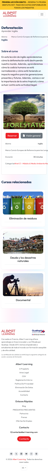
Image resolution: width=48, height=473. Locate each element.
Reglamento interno (24, 380)
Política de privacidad (24, 384)
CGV (24, 376)
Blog (24, 406)
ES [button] (23, 468)
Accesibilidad (24, 391)
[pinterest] (36, 454)
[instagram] (31, 454)
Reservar (12, 135)
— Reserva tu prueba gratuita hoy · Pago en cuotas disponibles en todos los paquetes (24, 5)
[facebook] (11, 454)
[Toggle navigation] (42, 14)
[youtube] (26, 454)
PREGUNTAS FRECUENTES (24, 410)
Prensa (24, 417)
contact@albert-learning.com (25, 432)
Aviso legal (24, 372)
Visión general (33, 135)
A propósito (24, 369)
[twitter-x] (16, 454)
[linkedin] (21, 454)
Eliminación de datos (24, 387)
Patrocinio (24, 413)
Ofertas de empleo (24, 421)
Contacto (24, 395)
